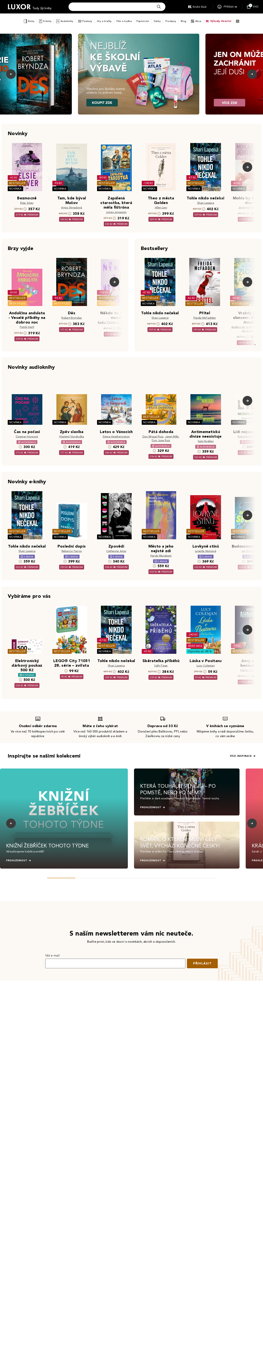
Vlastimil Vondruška (71, 436)
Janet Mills (172, 436)
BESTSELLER (17, 183)
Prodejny (170, 21)
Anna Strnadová (71, 207)
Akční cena (195, 645)
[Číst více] (138, 74)
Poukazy (87, 21)
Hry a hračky (104, 21)
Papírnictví (143, 21)
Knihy (31, 21)
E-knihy (47, 21)
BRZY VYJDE (17, 303)
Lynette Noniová (205, 551)
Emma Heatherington (116, 436)
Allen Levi (161, 207)
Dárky (157, 21)
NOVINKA (15, 188)
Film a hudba (124, 21)
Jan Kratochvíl (250, 551)
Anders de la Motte (244, 327)
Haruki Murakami (161, 555)
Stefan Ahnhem (250, 670)
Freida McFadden (204, 317)
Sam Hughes (206, 441)
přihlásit (202, 963)
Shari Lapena (205, 203)
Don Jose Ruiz (161, 440)
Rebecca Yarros (72, 551)
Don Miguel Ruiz (152, 436)
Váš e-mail (52, 955)
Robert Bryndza (71, 317)
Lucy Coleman (206, 665)
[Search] (159, 7)
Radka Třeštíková (109, 322)
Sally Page (161, 665)
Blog (183, 21)
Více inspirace (241, 756)
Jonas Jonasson (116, 212)
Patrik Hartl (27, 327)
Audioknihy (66, 21)
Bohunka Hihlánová (250, 436)
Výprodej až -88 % (200, 651)
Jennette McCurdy (250, 207)
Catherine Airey (116, 551)
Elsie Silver (27, 203)
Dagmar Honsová (27, 436)
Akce (198, 21)
